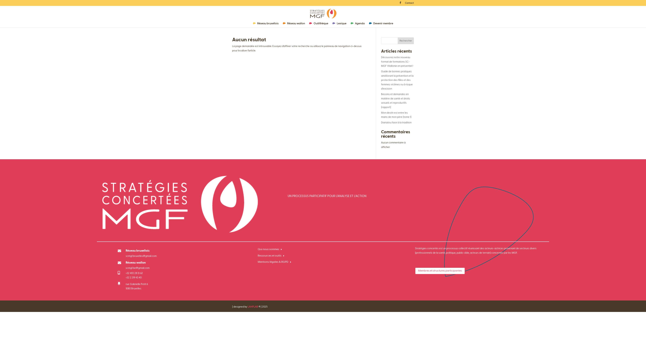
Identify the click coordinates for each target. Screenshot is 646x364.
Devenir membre (383, 23)
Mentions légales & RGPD (273, 262)
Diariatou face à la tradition (396, 122)
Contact (409, 3)
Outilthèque (321, 23)
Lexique (341, 23)
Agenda (360, 23)
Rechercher (406, 41)
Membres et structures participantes (440, 270)
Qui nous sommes (268, 249)
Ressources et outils (269, 255)
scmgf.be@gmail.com (138, 268)
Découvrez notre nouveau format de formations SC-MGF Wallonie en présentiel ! (397, 61)
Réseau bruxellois (268, 23)
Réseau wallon (296, 23)
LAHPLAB (253, 307)
